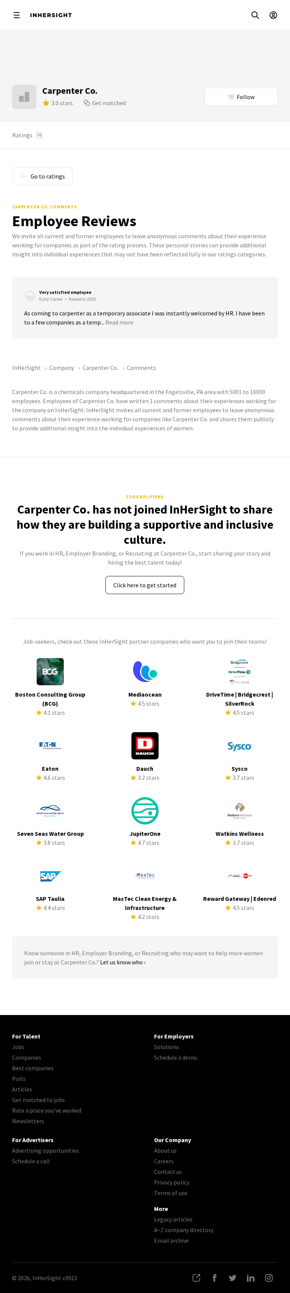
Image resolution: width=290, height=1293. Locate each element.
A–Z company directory (183, 1230)
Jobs (18, 1047)
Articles (22, 1089)
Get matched (109, 103)
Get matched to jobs (38, 1100)
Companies (26, 1057)
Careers (164, 1161)
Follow (246, 97)
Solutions (166, 1047)
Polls (19, 1078)
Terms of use (170, 1193)
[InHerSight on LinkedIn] (251, 1278)
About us (165, 1150)
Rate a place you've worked (46, 1110)
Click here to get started (144, 585)
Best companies (33, 1068)
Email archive (171, 1240)
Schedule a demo (175, 1057)
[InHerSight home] (51, 15)
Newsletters (28, 1121)
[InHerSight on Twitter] (233, 1278)
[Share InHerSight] (196, 1278)
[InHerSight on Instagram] (269, 1278)
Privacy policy (171, 1182)
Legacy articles (173, 1219)
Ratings (27, 135)
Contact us (168, 1171)
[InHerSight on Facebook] (214, 1278)
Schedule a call (31, 1161)
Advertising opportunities (45, 1150)
